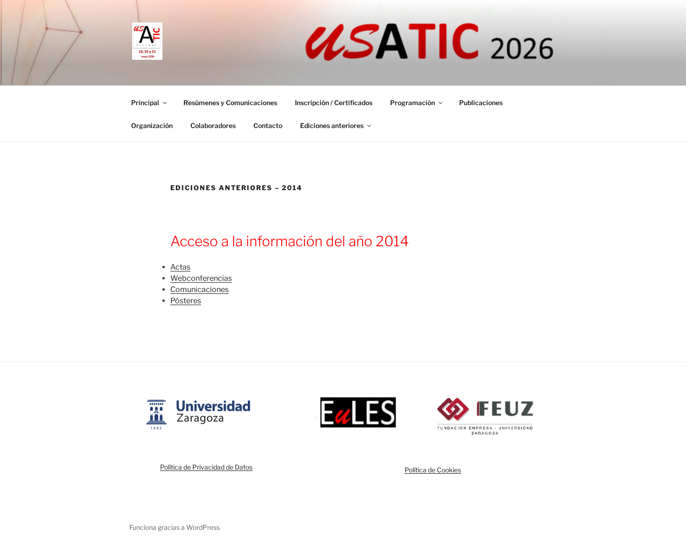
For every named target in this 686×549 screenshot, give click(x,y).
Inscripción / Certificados (333, 103)
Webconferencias (201, 278)
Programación (412, 103)
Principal (145, 103)
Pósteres (185, 300)
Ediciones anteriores (332, 125)
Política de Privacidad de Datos (206, 467)
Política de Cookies (433, 470)
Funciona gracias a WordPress (174, 527)
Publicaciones (481, 103)
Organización (152, 125)
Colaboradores (213, 125)
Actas (180, 267)
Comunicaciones (199, 289)
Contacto (267, 125)
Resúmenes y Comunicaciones (230, 103)
